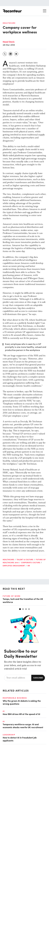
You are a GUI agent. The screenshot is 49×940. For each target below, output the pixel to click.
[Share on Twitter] (5, 54)
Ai (4, 711)
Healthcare (9, 23)
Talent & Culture (25, 559)
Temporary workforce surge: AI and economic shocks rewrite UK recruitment (23, 726)
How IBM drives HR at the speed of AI (21, 713)
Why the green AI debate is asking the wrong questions (22, 702)
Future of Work (11, 596)
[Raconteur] (12, 10)
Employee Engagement (14, 566)
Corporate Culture (30, 562)
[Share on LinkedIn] (10, 54)
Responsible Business (15, 698)
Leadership (9, 735)
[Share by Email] (16, 54)
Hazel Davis (8, 41)
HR (28, 566)
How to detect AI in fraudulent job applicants (20, 739)
